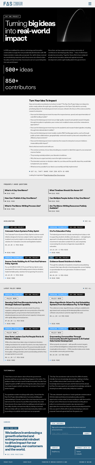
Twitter (78, 451)
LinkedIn (79, 454)
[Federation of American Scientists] (13, 4)
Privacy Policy (8, 462)
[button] (90, 3)
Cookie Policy (27, 462)
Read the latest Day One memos (54, 175)
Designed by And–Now (85, 462)
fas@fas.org (55, 451)
